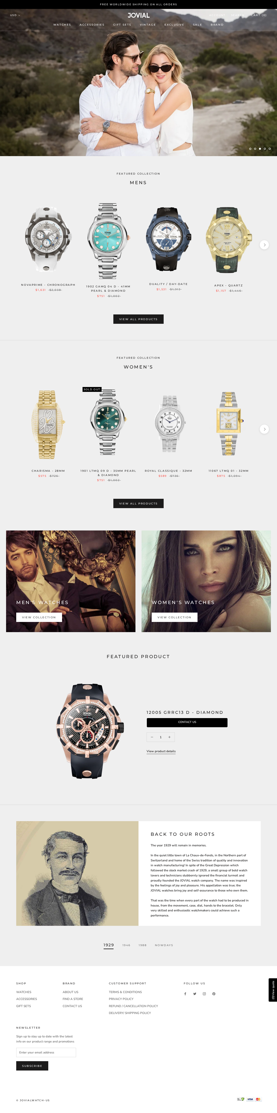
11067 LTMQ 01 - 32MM (229, 470)
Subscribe (32, 1065)
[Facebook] (185, 993)
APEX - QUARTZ (228, 285)
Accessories (92, 24)
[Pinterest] (213, 993)
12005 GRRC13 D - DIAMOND (185, 712)
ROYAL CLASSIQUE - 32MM (168, 470)
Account (217, 15)
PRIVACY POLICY (121, 999)
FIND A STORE (73, 999)
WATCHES (62, 24)
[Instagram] (204, 993)
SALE (197, 24)
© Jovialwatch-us (33, 1100)
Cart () (259, 15)
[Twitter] (194, 993)
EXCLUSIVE (174, 24)
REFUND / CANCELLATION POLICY (133, 1006)
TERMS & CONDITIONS (125, 992)
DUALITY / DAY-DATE (168, 284)
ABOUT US (70, 992)
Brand (217, 24)
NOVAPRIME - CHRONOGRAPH (48, 284)
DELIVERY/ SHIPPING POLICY (130, 1013)
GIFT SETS (23, 1006)
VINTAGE (148, 24)
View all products (138, 319)
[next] (264, 244)
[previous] (12, 244)
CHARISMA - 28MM (48, 470)
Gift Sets (122, 24)
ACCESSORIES (26, 999)
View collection (39, 617)
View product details (161, 751)
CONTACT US (72, 1006)
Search (238, 15)
